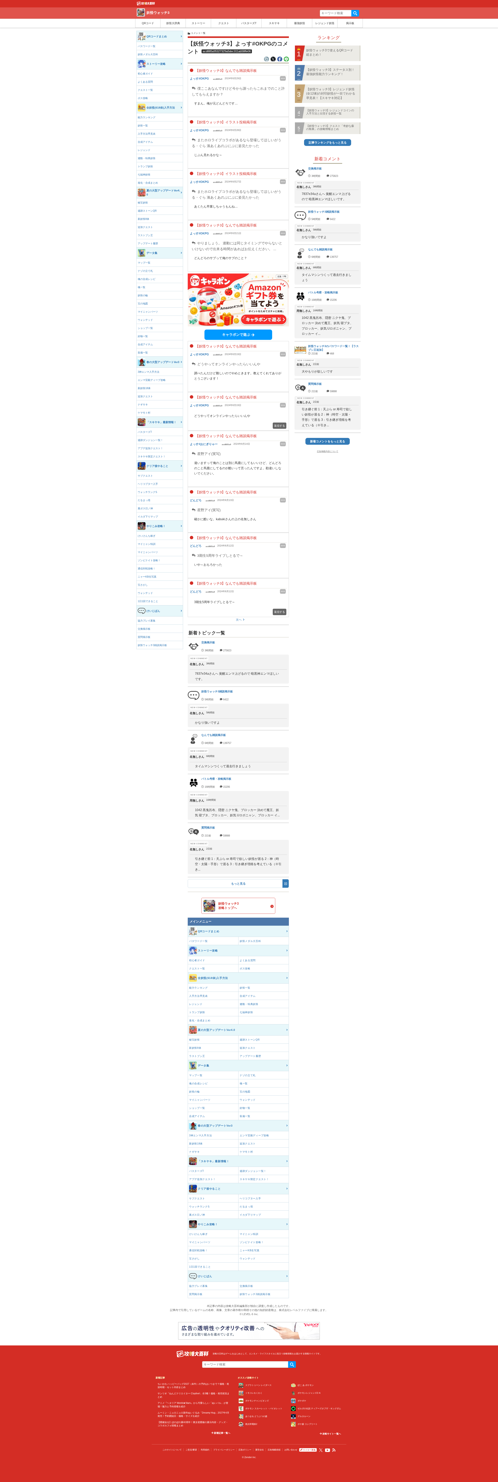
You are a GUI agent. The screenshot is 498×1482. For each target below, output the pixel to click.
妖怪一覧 (143, 125)
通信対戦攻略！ (146, 568)
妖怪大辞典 (173, 23)
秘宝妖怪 (143, 202)
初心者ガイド (145, 73)
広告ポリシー (244, 1450)
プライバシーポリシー (224, 1450)
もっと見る (238, 883)
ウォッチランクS (147, 492)
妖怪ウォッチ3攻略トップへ (228, 905)
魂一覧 (141, 287)
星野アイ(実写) (208, 454)
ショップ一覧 (145, 328)
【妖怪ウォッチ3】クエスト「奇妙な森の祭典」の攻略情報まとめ (330, 127)
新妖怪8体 (143, 218)
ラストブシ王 (145, 235)
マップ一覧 (144, 262)
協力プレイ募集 (146, 620)
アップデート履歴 (148, 243)
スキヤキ (274, 23)
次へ (239, 619)
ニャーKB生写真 (147, 576)
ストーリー (198, 23)
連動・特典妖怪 (146, 158)
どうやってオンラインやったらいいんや (228, 364)
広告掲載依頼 (274, 1450)
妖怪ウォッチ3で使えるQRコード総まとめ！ (329, 52)
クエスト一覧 (145, 90)
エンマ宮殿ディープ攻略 (152, 380)
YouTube (327, 1450)
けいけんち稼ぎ (146, 535)
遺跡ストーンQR (147, 210)
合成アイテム (145, 141)
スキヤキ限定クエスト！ (152, 456)
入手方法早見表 (146, 133)
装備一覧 (143, 352)
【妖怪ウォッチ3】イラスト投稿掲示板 (225, 122)
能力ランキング (146, 117)
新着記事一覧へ (221, 1433)
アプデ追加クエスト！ (150, 448)
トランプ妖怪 (145, 166)
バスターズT (249, 23)
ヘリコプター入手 (148, 483)
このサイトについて (172, 1450)
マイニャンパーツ (148, 311)
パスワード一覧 (146, 46)
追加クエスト (145, 227)
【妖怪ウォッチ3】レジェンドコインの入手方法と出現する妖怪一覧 (330, 112)
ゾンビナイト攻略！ (149, 560)
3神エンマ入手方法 (148, 371)
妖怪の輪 (143, 295)
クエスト (223, 23)
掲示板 (350, 23)
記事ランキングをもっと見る (328, 142)
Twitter (321, 1450)
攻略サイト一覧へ (331, 1433)
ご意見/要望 (191, 1450)
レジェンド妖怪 (324, 23)
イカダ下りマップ (148, 516)
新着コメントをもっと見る (327, 441)
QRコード (148, 23)
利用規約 (205, 1450)
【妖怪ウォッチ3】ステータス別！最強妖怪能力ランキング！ (330, 72)
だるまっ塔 (144, 500)
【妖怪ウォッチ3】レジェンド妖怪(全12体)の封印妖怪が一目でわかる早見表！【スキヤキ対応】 (330, 94)
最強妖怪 (299, 23)
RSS (334, 1450)
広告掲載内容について (327, 451)
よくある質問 (145, 81)
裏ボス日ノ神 (145, 508)
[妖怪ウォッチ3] (146, 4)
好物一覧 (143, 336)
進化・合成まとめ (148, 182)
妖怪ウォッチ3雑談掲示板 (152, 645)
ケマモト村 (144, 412)
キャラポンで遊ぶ (236, 335)
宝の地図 (143, 303)
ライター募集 (309, 1450)
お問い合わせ (290, 1450)
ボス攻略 (143, 98)
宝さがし (143, 584)
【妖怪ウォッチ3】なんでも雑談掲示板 (225, 71)
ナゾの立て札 (145, 270)
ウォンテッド (145, 319)
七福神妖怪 (144, 174)
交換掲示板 (144, 628)
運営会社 (259, 1450)
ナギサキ (143, 404)
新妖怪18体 (144, 388)
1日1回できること (148, 601)
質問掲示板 (144, 637)
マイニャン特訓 (146, 544)
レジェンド (144, 150)
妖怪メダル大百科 (148, 54)
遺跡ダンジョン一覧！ (150, 440)
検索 (355, 13)
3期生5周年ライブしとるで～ (221, 556)
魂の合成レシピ (146, 279)
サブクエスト (145, 475)
